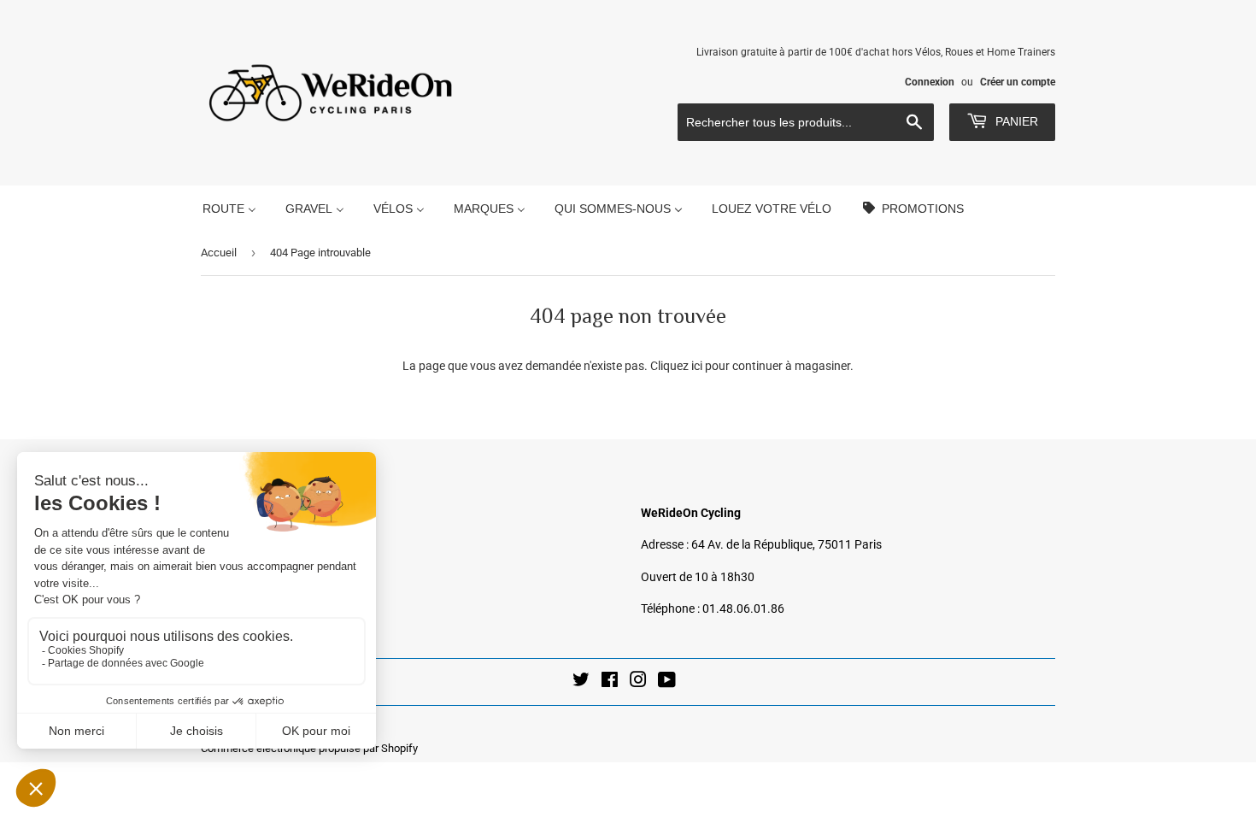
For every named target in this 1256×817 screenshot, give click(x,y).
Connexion (929, 82)
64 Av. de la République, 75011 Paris (786, 544)
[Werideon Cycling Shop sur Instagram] (638, 682)
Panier (1015, 121)
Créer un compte (1017, 82)
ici (696, 366)
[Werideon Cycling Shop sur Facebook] (610, 682)
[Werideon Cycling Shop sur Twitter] (581, 682)
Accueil (219, 252)
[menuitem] (229, 208)
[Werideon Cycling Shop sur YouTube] (667, 682)
